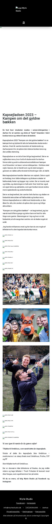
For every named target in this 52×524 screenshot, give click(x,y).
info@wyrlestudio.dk (12, 507)
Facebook (20, 503)
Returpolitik (40, 511)
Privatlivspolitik (13, 511)
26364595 (34, 507)
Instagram (31, 503)
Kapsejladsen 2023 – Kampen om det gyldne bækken (21, 118)
